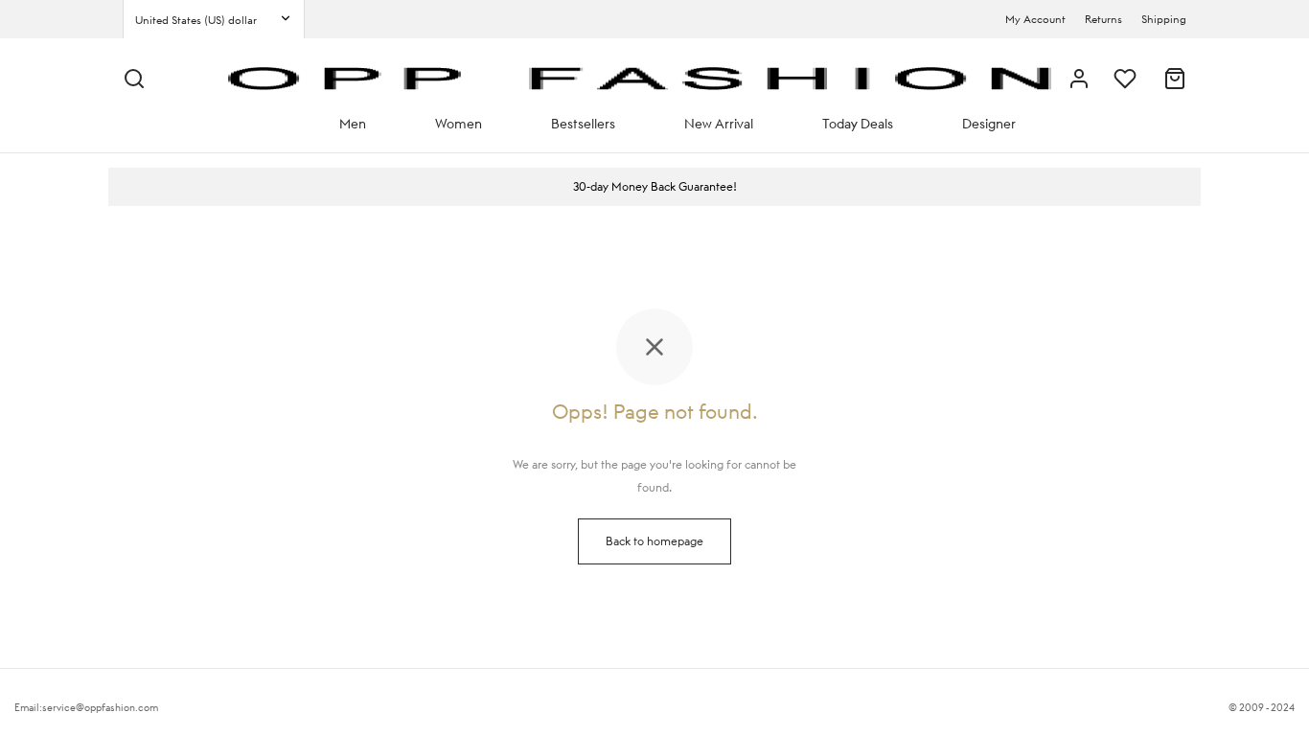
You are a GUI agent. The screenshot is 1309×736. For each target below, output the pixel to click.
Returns (1103, 19)
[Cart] (1174, 78)
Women (458, 123)
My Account (1035, 19)
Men (352, 123)
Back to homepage (654, 541)
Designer (989, 123)
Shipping (1163, 19)
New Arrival (718, 123)
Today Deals (857, 123)
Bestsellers (583, 123)
